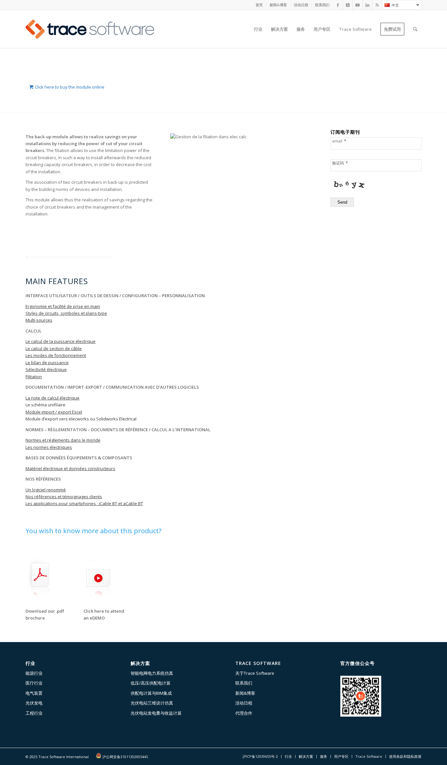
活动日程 (301, 4)
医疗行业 (34, 683)
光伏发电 (34, 703)
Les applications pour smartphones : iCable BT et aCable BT (84, 503)
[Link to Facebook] (338, 5)
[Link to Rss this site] (377, 5)
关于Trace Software (254, 673)
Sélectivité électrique (46, 369)
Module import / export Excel (54, 412)
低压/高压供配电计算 (150, 683)
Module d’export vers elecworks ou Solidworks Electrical (81, 419)
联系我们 (322, 4)
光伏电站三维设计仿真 (152, 703)
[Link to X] (347, 5)
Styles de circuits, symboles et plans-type (66, 313)
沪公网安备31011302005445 (125, 756)
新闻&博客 (278, 4)
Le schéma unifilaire (45, 405)
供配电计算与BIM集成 (151, 693)
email (339, 141)
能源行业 (34, 673)
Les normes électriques (49, 447)
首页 (259, 4)
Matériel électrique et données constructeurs (70, 468)
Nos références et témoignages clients (64, 497)
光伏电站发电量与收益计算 (156, 713)
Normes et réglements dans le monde (63, 440)
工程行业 (34, 713)
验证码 (340, 163)
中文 (390, 6)
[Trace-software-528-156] (90, 29)
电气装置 (34, 693)
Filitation (34, 377)
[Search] (415, 29)
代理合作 (243, 713)
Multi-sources (39, 320)
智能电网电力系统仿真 (152, 673)
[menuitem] (259, 5)
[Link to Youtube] (357, 5)
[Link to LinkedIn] (367, 5)
